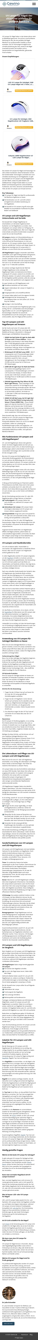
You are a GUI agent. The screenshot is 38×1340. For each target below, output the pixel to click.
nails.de (15, 1208)
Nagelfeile (5, 1058)
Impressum (24, 1334)
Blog (31, 1334)
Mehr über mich (8, 1323)
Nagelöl (23, 1135)
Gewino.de (14, 1334)
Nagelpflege (8, 612)
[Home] (10, 4)
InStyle (7, 1224)
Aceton (14, 1115)
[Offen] (34, 4)
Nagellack (10, 558)
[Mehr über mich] (8, 1293)
